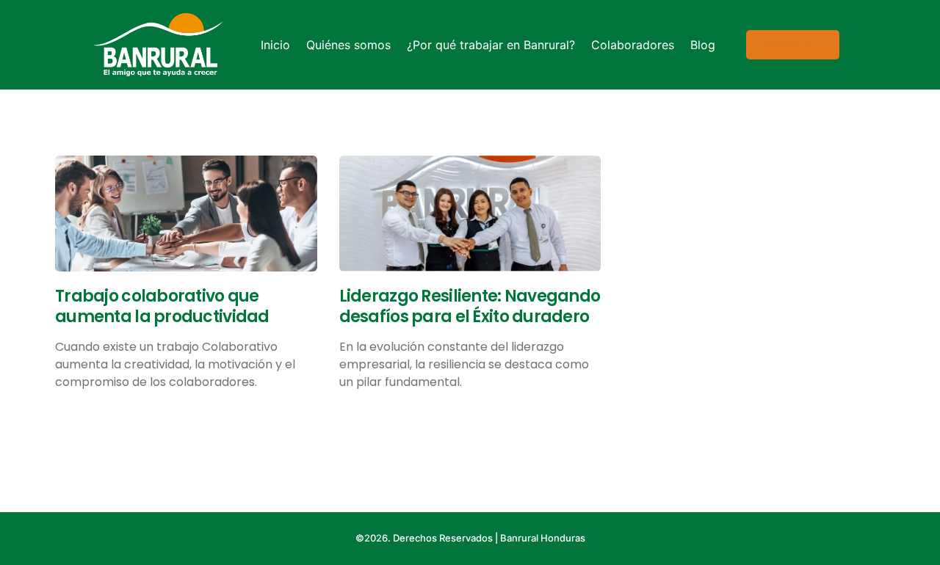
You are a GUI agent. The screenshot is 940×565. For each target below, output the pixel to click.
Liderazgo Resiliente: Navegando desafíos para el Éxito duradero (470, 306)
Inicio (275, 44)
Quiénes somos (348, 44)
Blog (702, 44)
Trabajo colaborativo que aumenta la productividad (162, 306)
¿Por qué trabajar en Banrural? (491, 44)
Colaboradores (632, 44)
